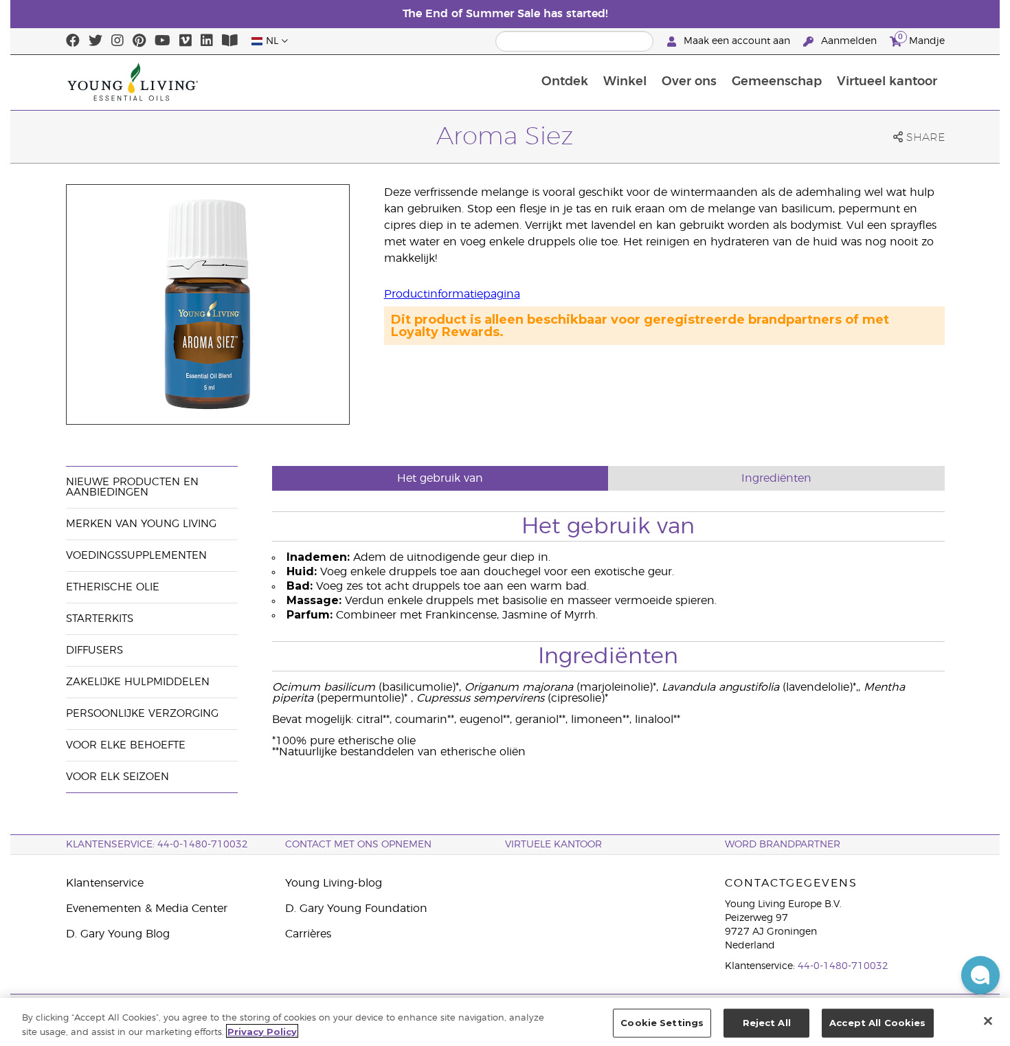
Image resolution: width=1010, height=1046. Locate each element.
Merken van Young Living (141, 524)
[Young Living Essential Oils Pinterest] (139, 41)
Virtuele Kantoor (553, 844)
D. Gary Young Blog (118, 933)
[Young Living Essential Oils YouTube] (162, 41)
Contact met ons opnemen (358, 844)
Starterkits (99, 619)
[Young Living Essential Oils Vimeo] (185, 41)
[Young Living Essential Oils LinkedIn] (207, 41)
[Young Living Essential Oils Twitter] (95, 41)
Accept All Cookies (877, 1022)
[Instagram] (117, 41)
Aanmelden (848, 41)
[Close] (988, 1020)
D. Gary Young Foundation (356, 908)
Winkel (625, 82)
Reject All (767, 1022)
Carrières (308, 933)
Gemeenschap (777, 82)
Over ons (689, 82)
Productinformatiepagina (452, 294)
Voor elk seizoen (117, 777)
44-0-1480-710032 (843, 966)
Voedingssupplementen (136, 555)
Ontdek (564, 82)
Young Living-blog (333, 883)
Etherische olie (112, 587)
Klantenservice (105, 883)
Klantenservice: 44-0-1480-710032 (157, 844)
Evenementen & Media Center (146, 908)
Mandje (921, 39)
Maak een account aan (737, 41)
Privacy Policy (262, 1030)
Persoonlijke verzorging (142, 714)
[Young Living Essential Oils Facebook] (73, 41)
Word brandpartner (782, 844)
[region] (505, 1022)
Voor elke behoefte (126, 745)
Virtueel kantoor (887, 82)
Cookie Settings (662, 1022)
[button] (980, 975)
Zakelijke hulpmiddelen (138, 682)
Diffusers (94, 650)
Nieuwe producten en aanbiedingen (132, 487)
